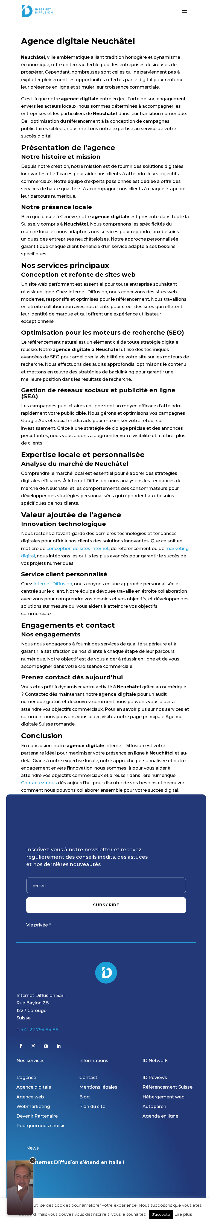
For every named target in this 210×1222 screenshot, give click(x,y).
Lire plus (183, 1214)
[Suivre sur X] (33, 1046)
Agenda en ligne (160, 1116)
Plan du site (92, 1106)
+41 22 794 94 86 (39, 1029)
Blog (84, 1097)
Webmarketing (33, 1106)
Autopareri (154, 1106)
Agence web (30, 1097)
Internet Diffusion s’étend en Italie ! (78, 1162)
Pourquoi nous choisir (40, 1125)
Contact (88, 1077)
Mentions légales (98, 1087)
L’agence (26, 1077)
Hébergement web (163, 1097)
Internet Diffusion (52, 583)
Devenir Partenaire (37, 1116)
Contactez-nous (39, 782)
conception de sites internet (77, 548)
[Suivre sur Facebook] (20, 1046)
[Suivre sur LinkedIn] (58, 1046)
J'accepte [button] (161, 1214)
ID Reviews (154, 1077)
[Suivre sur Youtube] (46, 1046)
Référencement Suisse (167, 1087)
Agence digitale (33, 1087)
